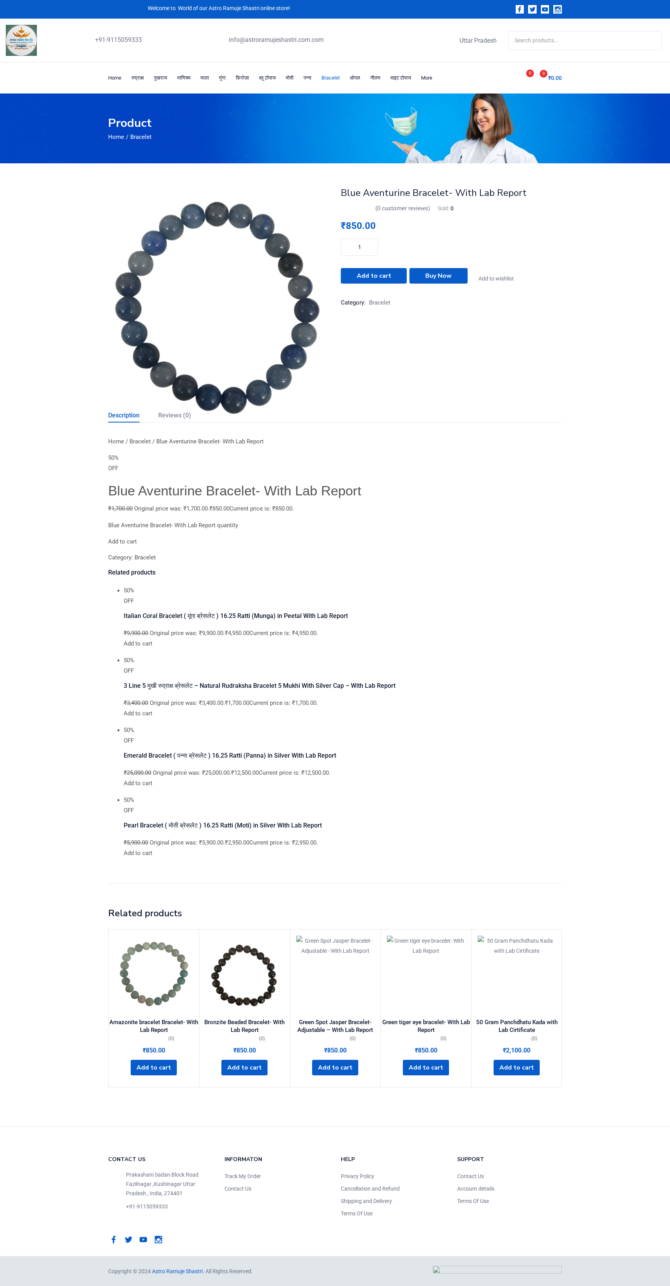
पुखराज (160, 78)
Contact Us (237, 1189)
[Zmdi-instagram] (557, 9)
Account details (475, 1189)
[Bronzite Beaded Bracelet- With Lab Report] (244, 975)
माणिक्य (183, 78)
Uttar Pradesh (478, 40)
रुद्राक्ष (137, 78)
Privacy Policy (357, 1176)
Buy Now (438, 276)
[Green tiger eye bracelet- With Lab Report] (426, 975)
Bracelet (330, 78)
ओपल (355, 78)
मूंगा (222, 78)
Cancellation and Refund (370, 1189)
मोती (290, 78)
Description (124, 415)
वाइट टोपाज (400, 78)
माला (204, 78)
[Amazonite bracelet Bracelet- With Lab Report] (154, 975)
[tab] (133, 416)
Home (114, 78)
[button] (548, 78)
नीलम (375, 78)
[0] (521, 78)
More (427, 78)
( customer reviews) (402, 208)
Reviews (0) (174, 415)
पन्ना (307, 78)
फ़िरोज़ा (242, 78)
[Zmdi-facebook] (520, 9)
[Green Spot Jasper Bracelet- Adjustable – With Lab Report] (335, 975)
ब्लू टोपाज (267, 78)
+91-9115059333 (118, 39)
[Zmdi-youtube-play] (545, 9)
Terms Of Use (357, 1213)
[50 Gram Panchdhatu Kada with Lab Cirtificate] (517, 975)
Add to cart (374, 276)
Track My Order (242, 1176)
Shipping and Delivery (366, 1201)
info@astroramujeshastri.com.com (276, 39)
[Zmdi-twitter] (532, 9)
